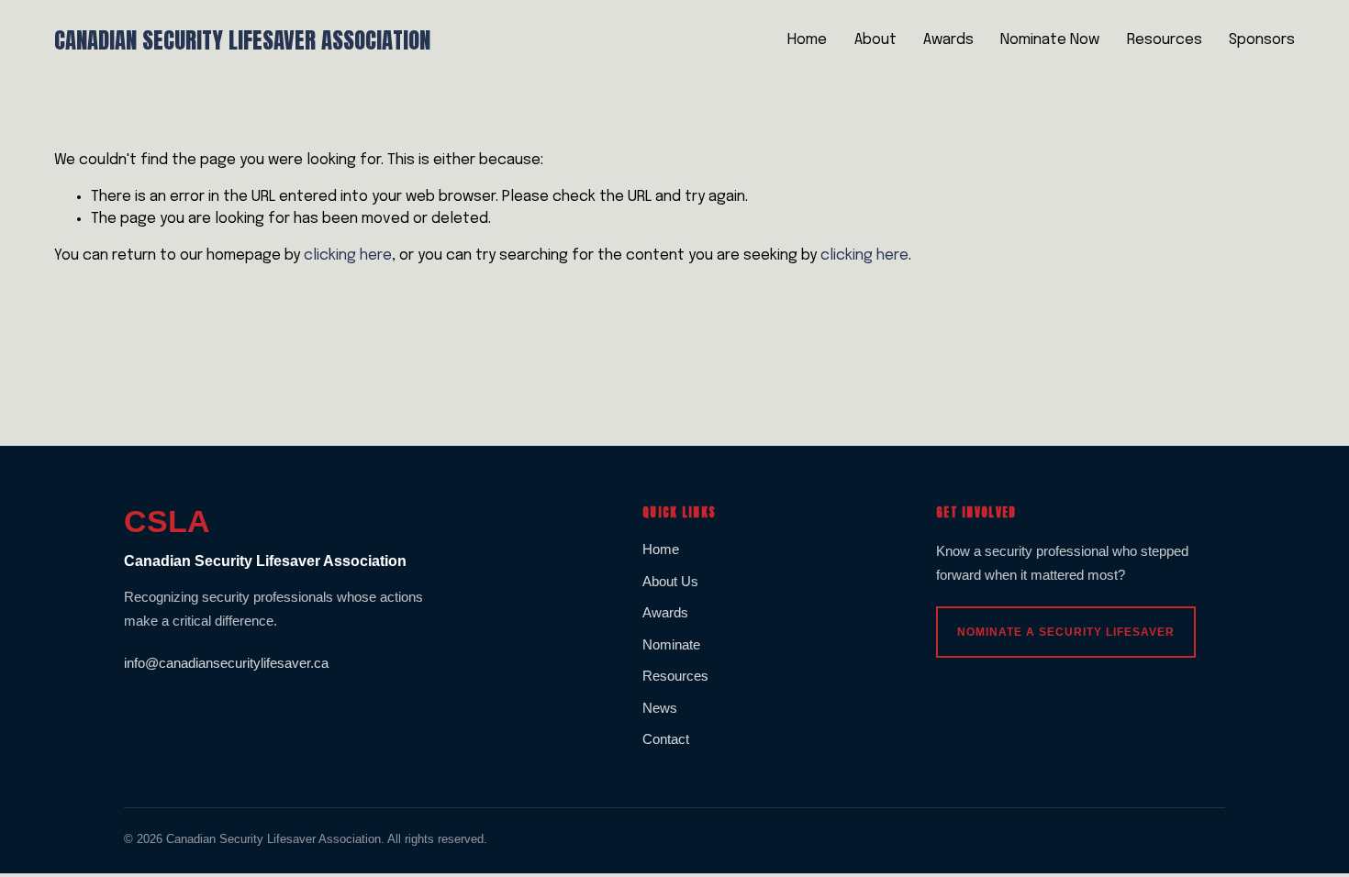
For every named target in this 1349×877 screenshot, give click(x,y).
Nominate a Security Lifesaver (1066, 632)
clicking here (348, 255)
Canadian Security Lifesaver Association (242, 40)
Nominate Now (1049, 40)
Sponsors (1262, 40)
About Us (670, 581)
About (875, 40)
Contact (665, 739)
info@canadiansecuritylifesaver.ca (226, 663)
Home (807, 40)
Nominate (671, 644)
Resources (1164, 40)
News (659, 708)
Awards (948, 40)
